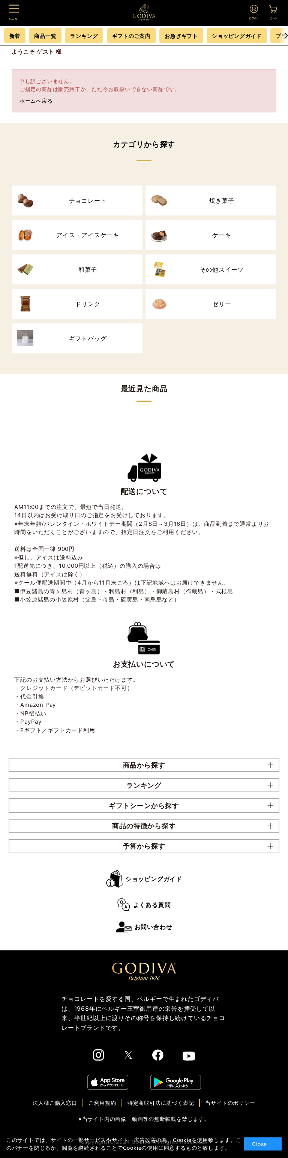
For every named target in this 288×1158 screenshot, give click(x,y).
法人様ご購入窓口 (55, 1103)
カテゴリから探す (144, 144)
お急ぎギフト (181, 36)
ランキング (84, 36)
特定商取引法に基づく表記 (161, 1103)
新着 (15, 36)
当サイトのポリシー (230, 1103)
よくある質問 (152, 904)
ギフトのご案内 (131, 36)
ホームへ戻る (36, 100)
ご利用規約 (102, 1103)
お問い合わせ (153, 927)
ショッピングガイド (154, 879)
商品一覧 (45, 36)
